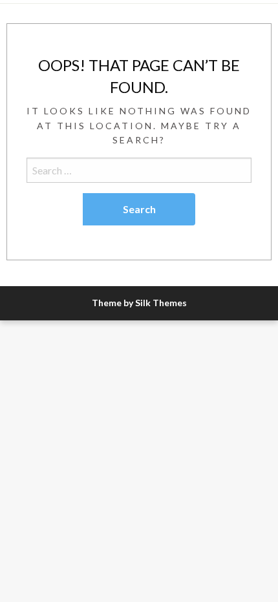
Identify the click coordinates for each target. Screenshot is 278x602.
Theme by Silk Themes (139, 302)
